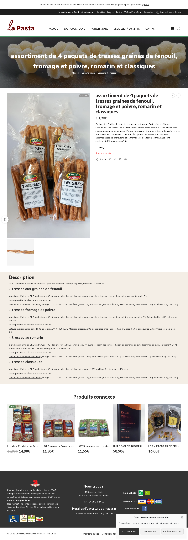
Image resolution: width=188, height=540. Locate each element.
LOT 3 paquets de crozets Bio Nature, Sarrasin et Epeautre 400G (94, 446)
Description (22, 277)
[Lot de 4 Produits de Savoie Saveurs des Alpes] (23, 423)
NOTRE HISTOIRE (99, 29)
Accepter (129, 531)
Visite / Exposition (132, 12)
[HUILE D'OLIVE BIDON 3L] (129, 423)
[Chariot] (172, 28)
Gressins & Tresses (107, 72)
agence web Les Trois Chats (42, 533)
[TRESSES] (48, 165)
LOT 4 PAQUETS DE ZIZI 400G (164, 446)
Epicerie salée (88, 72)
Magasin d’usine (114, 12)
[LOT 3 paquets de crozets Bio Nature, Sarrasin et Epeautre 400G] (94, 423)
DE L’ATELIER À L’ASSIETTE (127, 29)
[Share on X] (110, 159)
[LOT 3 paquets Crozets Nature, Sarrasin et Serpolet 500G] (59, 423)
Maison (75, 72)
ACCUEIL (53, 29)
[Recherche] (179, 28)
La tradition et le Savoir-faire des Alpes (76, 12)
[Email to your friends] (125, 159)
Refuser (150, 531)
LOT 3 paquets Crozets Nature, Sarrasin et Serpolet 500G (59, 446)
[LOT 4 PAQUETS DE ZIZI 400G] (164, 423)
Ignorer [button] (145, 4)
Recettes (100, 12)
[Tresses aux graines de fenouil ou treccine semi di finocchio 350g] (173, 95)
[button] (182, 517)
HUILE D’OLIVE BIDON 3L (127, 446)
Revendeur (148, 12)
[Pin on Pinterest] (120, 159)
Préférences (172, 531)
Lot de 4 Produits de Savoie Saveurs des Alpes (23, 446)
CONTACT (150, 29)
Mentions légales (91, 534)
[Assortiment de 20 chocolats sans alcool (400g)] (178, 95)
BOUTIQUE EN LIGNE (74, 29)
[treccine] (20, 252)
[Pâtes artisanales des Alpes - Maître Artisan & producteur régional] (20, 25)
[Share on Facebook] (115, 159)
